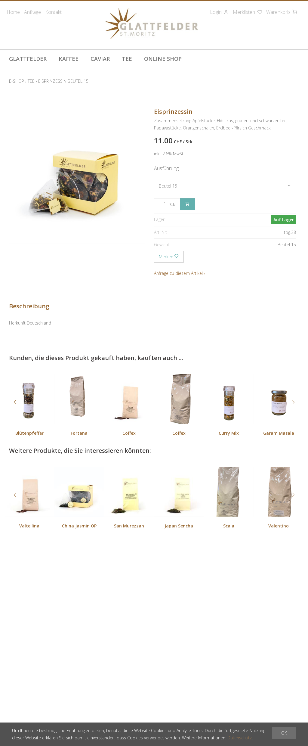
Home (13, 12)
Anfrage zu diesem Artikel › (179, 273)
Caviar (100, 58)
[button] (14, 402)
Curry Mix (229, 433)
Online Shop (163, 58)
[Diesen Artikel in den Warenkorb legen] (187, 204)
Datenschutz (239, 738)
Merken (166, 257)
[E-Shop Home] (152, 23)
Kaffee (69, 58)
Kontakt (53, 12)
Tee (127, 58)
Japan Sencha (179, 526)
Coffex (129, 433)
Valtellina (29, 526)
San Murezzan (129, 526)
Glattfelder (28, 58)
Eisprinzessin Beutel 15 (63, 81)
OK (284, 733)
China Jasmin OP (79, 526)
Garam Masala (278, 433)
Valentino (278, 526)
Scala (228, 526)
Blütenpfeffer (29, 433)
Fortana (79, 433)
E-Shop (16, 81)
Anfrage (32, 12)
